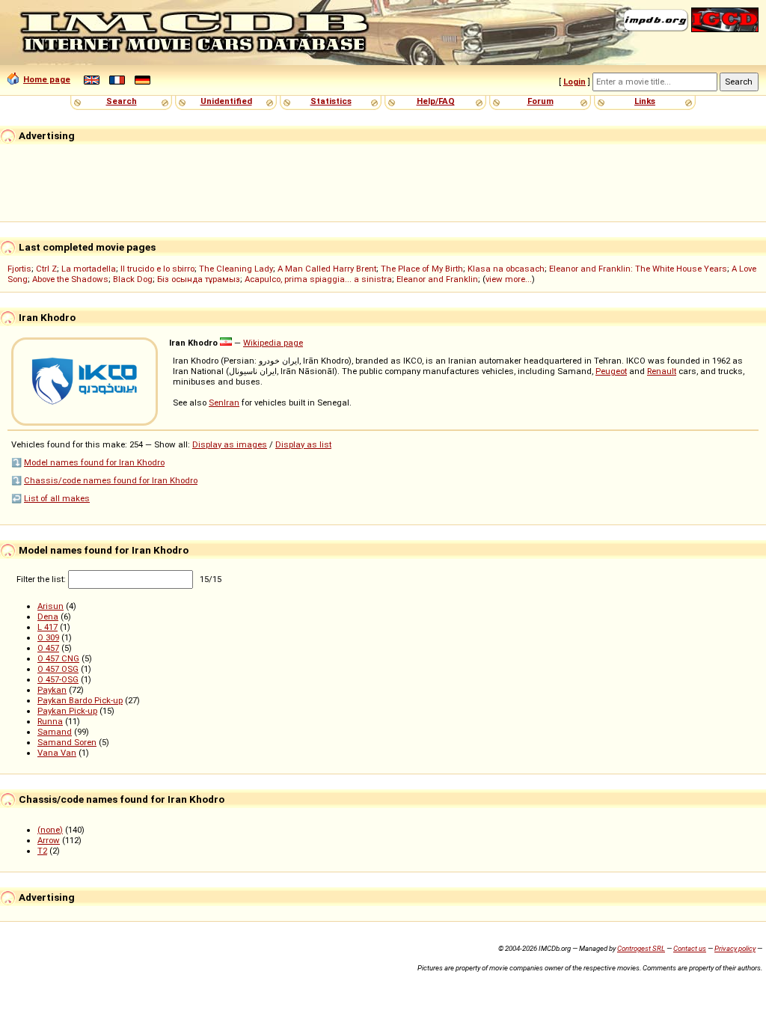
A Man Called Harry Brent (327, 268)
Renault (661, 371)
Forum (540, 101)
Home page (46, 79)
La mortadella (88, 268)
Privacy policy (735, 948)
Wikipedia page (273, 342)
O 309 (48, 637)
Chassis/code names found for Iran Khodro (110, 480)
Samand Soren (66, 742)
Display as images (229, 444)
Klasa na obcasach (506, 268)
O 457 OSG (58, 669)
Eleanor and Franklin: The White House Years (638, 268)
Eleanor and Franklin (437, 279)
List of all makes (57, 498)
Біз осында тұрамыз (198, 279)
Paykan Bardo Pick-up (80, 700)
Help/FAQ (436, 101)
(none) (50, 829)
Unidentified (226, 101)
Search (121, 101)
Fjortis (19, 268)
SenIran (224, 402)
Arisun (50, 606)
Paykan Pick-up (67, 711)
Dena (47, 616)
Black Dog (133, 279)
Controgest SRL (641, 948)
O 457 (48, 648)
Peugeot (611, 371)
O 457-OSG (58, 679)
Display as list (303, 444)
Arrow (48, 840)
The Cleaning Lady (236, 268)
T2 (42, 850)
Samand (54, 731)
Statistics (331, 101)
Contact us (689, 948)
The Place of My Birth (422, 268)
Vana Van (56, 752)
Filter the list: (42, 579)
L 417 (47, 627)
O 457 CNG (58, 658)
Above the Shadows (70, 279)
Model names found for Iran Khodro (94, 462)
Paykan (52, 690)
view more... (508, 279)
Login (574, 81)
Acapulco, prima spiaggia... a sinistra (318, 279)
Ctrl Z (46, 268)
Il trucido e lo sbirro (157, 268)
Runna (50, 721)
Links (644, 101)
